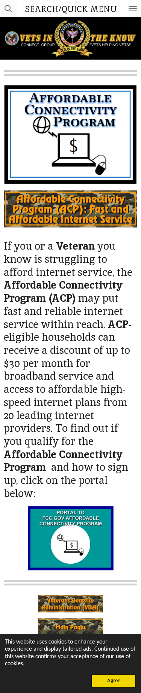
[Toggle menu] (132, 8)
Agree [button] (113, 681)
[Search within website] (8, 8)
